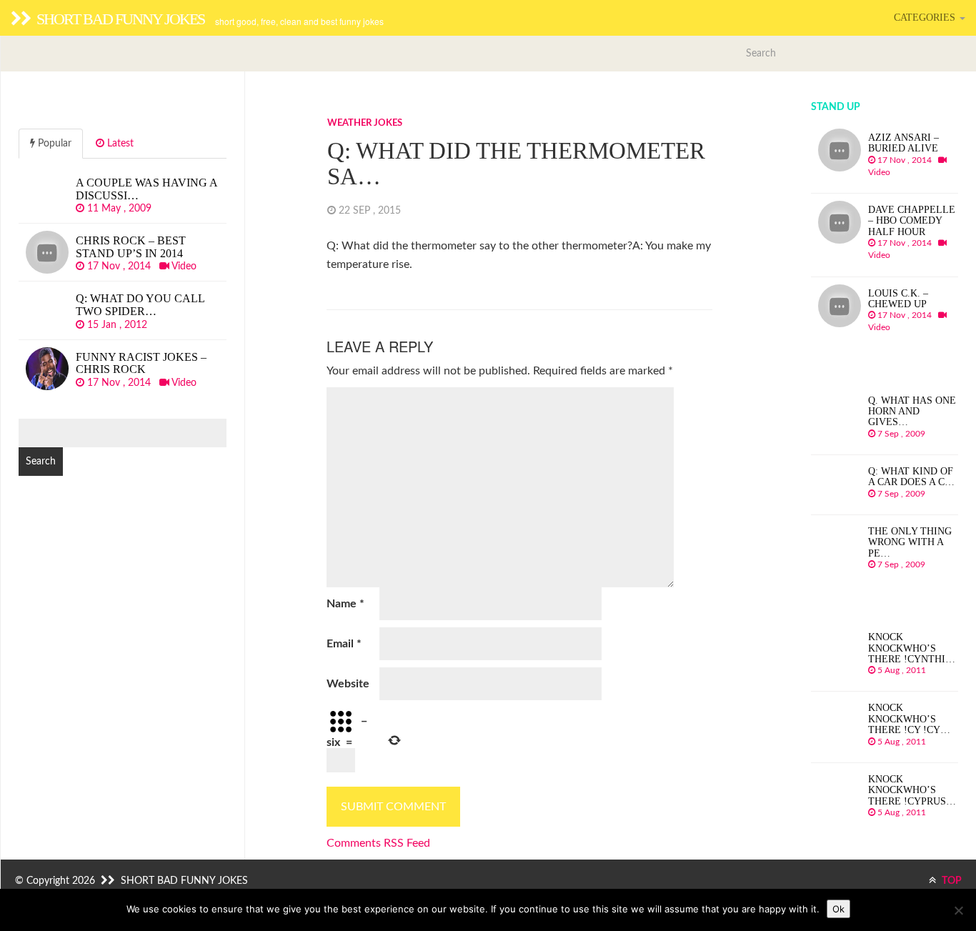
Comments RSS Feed (378, 843)
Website (348, 683)
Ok (838, 909)
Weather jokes (364, 123)
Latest (119, 144)
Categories (926, 17)
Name (345, 603)
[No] (958, 910)
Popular (53, 144)
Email (344, 643)
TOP (951, 881)
